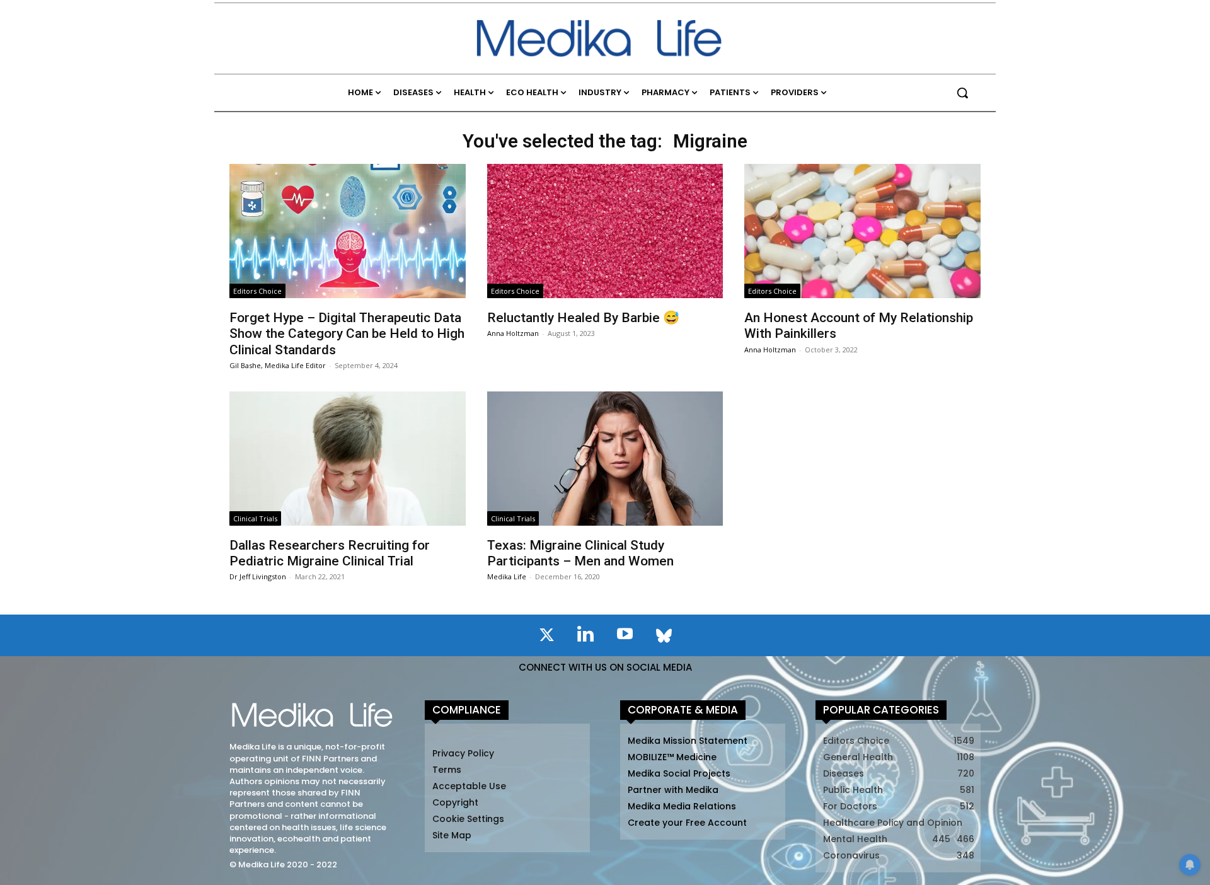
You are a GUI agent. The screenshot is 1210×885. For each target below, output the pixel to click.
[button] (962, 92)
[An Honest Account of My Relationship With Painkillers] (862, 231)
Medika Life (506, 576)
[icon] (546, 637)
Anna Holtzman (513, 333)
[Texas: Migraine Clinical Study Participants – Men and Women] (605, 458)
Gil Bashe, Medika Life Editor (277, 365)
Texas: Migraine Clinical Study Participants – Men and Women (580, 553)
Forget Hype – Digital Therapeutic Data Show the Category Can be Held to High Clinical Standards (346, 333)
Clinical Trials (255, 518)
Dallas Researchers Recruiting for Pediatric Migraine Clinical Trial (329, 553)
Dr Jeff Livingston (257, 576)
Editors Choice (257, 291)
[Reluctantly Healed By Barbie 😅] (605, 231)
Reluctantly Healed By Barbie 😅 (583, 317)
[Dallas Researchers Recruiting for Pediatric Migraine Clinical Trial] (347, 458)
